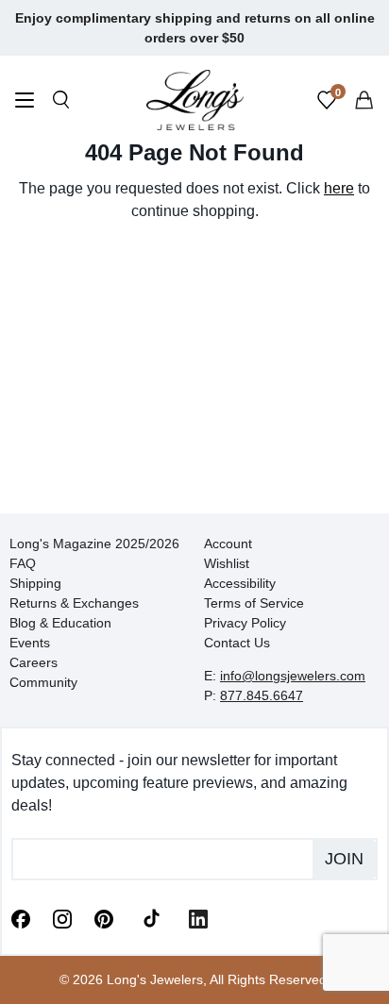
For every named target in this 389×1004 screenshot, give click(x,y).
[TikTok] (151, 917)
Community (43, 682)
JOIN (344, 858)
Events (29, 642)
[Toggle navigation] (24, 102)
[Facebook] (20, 917)
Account (228, 543)
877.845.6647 (261, 695)
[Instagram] (62, 917)
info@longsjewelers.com (292, 675)
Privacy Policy (245, 622)
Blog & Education (60, 622)
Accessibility (240, 583)
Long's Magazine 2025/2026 (94, 543)
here (339, 188)
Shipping (35, 583)
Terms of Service (254, 603)
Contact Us (237, 642)
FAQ (22, 563)
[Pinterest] (103, 917)
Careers (33, 662)
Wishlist (226, 563)
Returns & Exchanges (74, 603)
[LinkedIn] (198, 917)
